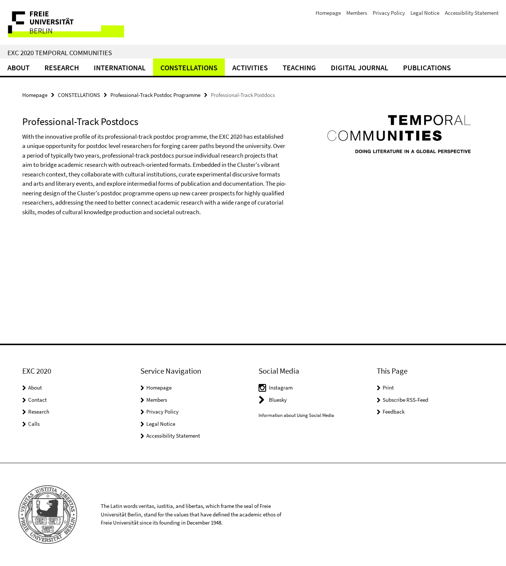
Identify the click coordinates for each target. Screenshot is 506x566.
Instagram (281, 387)
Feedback (394, 411)
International (120, 67)
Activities (250, 67)
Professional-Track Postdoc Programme (155, 94)
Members (356, 12)
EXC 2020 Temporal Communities (59, 52)
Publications (427, 67)
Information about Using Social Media (296, 415)
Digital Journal (359, 67)
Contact (37, 399)
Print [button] (388, 387)
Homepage (328, 12)
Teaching (299, 67)
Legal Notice (424, 12)
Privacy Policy (389, 12)
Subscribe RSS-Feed (405, 399)
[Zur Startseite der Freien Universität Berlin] (62, 22)
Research (61, 67)
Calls (34, 423)
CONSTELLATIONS (188, 67)
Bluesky (278, 399)
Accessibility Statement (472, 12)
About (18, 67)
